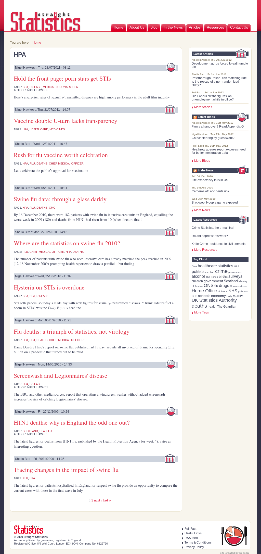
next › (98, 500)
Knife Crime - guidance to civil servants (218, 244)
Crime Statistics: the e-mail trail (213, 228)
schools (204, 296)
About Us (136, 27)
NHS (232, 291)
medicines (57, 129)
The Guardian (226, 306)
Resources (215, 27)
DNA (194, 266)
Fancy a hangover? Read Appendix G (218, 126)
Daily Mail (232, 296)
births (223, 276)
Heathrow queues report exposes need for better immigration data (219, 151)
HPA (240, 296)
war (246, 291)
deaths (199, 306)
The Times (212, 276)
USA (236, 266)
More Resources (205, 249)
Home (118, 27)
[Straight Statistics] (46, 30)
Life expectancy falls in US (210, 180)
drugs (224, 285)
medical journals (57, 87)
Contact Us (239, 27)
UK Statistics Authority (214, 300)
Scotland (231, 281)
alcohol (198, 276)
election (209, 272)
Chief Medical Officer (66, 163)
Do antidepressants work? (210, 236)
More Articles (203, 107)
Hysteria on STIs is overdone (49, 287)
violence (223, 291)
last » (107, 500)
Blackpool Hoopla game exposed (215, 202)
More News (202, 210)
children (197, 281)
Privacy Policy (194, 547)
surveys (235, 276)
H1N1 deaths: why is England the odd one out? (72, 422)
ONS (209, 285)
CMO (52, 207)
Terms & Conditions (198, 542)
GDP (194, 296)
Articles (195, 27)
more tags (201, 312)
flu (216, 286)
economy (218, 296)
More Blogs (202, 160)
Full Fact (190, 529)
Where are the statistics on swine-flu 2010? (67, 243)
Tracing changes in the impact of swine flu (66, 469)
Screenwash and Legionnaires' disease (60, 375)
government (213, 281)
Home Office (204, 290)
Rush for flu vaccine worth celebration (61, 155)
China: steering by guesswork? (213, 138)
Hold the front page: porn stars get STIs (62, 78)
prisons (232, 272)
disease (35, 87)
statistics (225, 266)
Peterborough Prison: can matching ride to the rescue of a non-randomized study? (219, 81)
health (212, 306)
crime (221, 271)
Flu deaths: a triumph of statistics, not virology (71, 331)
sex (240, 272)
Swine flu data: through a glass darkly (60, 199)
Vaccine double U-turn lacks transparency (65, 121)
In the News (173, 27)
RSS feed (191, 538)
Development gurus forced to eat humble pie (220, 65)
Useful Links (193, 533)
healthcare (207, 266)
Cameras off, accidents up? (210, 191)
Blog (154, 27)
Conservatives (238, 286)
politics (198, 271)
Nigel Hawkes (25, 67)
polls (240, 291)
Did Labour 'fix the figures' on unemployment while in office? (213, 97)
